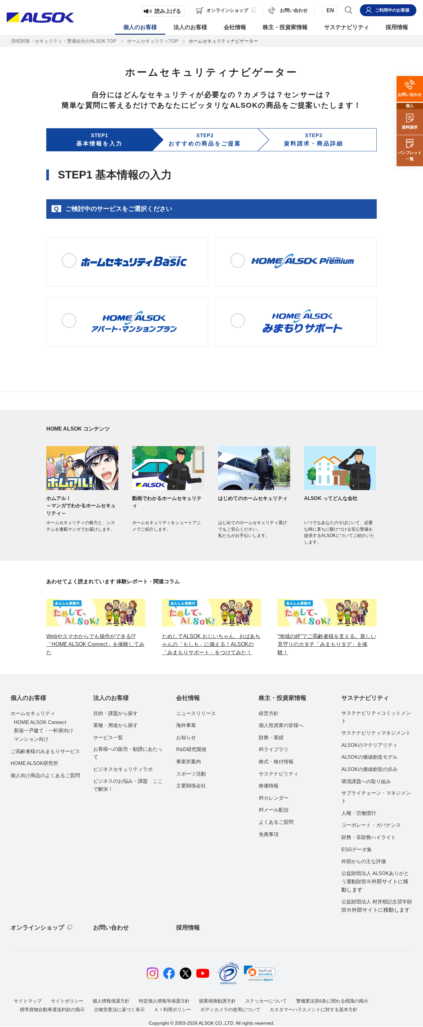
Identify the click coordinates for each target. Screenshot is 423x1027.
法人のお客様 (111, 698)
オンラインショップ (37, 927)
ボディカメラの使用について (230, 1009)
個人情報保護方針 (111, 1001)
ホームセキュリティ (33, 713)
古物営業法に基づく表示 (119, 1009)
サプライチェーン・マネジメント (376, 797)
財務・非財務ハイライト (368, 837)
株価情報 (269, 785)
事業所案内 (188, 761)
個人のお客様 (28, 698)
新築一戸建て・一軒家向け (43, 730)
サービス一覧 (108, 737)
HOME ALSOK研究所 (34, 763)
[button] (259, 973)
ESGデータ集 (356, 849)
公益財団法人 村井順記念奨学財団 (376, 906)
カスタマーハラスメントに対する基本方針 (314, 1009)
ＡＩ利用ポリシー (172, 1009)
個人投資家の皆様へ (281, 725)
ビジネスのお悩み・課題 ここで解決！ (128, 785)
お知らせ (186, 737)
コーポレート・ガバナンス (371, 825)
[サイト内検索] (348, 10)
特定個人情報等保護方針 (164, 1001)
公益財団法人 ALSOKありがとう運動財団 (375, 881)
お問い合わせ (111, 927)
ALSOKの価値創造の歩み (369, 769)
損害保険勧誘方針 (217, 1001)
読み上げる (168, 11)
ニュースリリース (196, 713)
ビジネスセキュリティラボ (123, 769)
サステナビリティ (278, 774)
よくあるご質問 (276, 822)
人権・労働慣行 (358, 813)
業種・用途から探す (115, 725)
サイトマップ (28, 1001)
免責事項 (269, 834)
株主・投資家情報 (282, 698)
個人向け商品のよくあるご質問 (45, 775)
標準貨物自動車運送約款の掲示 (52, 1009)
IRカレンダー (273, 798)
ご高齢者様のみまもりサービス (45, 751)
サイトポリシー (67, 1001)
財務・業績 (271, 737)
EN (330, 10)
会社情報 (188, 698)
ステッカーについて (266, 1001)
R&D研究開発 (191, 749)
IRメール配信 (273, 810)
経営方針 (269, 713)
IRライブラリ (273, 749)
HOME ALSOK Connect (40, 722)
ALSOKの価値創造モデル (369, 757)
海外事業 (186, 725)
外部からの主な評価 (363, 861)
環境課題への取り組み (366, 781)
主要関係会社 (191, 785)
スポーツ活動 (191, 774)
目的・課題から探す (115, 713)
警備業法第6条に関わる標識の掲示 (332, 1001)
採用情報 (188, 927)
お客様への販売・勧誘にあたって (128, 753)
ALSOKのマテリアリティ (369, 745)
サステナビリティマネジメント (376, 733)
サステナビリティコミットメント (376, 717)
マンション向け (31, 739)
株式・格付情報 (276, 761)
